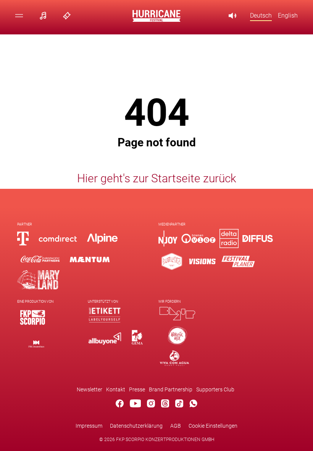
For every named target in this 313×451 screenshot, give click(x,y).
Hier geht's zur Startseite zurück (156, 178)
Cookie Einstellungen (213, 426)
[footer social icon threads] (165, 404)
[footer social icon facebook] (120, 404)
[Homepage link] (156, 19)
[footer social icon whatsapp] (193, 404)
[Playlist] (235, 15)
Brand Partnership (170, 389)
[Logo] (32, 317)
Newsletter (89, 389)
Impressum (89, 426)
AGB (175, 426)
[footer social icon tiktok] (179, 404)
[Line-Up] (45, 15)
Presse (137, 389)
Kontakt (115, 389)
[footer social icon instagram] (151, 404)
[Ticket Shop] (69, 15)
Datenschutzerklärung (136, 426)
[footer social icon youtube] (135, 404)
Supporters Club (215, 389)
